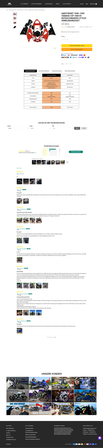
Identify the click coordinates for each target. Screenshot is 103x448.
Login (86, 3)
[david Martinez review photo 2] (26, 220)
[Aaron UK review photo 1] (19, 285)
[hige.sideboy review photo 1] (19, 240)
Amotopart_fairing (92, 434)
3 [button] (51, 337)
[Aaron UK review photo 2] (26, 285)
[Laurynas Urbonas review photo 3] (32, 313)
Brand (8, 126)
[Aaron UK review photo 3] (32, 285)
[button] (45, 149)
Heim (7, 9)
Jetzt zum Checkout (77, 49)
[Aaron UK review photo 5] (45, 285)
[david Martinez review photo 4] (39, 220)
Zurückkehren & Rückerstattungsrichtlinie (31, 431)
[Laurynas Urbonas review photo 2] (26, 313)
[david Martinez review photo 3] (32, 220)
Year (53, 126)
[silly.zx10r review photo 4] (39, 181)
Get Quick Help (9, 437)
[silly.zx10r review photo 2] (26, 181)
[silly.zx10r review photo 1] (19, 181)
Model (31, 126)
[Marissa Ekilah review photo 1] (19, 260)
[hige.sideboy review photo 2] (26, 240)
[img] (20, 171)
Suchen (82, 3)
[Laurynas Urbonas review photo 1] (19, 313)
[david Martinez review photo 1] (19, 220)
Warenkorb (93, 3)
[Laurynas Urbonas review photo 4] (39, 313)
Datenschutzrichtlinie (30, 434)
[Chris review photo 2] (26, 201)
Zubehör (8, 432)
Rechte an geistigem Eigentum (32, 439)
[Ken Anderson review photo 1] (19, 331)
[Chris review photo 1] (19, 201)
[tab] (30, 71)
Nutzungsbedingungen (30, 437)
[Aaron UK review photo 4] (39, 285)
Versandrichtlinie (29, 428)
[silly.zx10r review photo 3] (32, 181)
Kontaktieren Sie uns (11, 439)
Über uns (8, 435)
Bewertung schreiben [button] (75, 151)
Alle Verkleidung (10, 428)
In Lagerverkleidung (10, 430)
